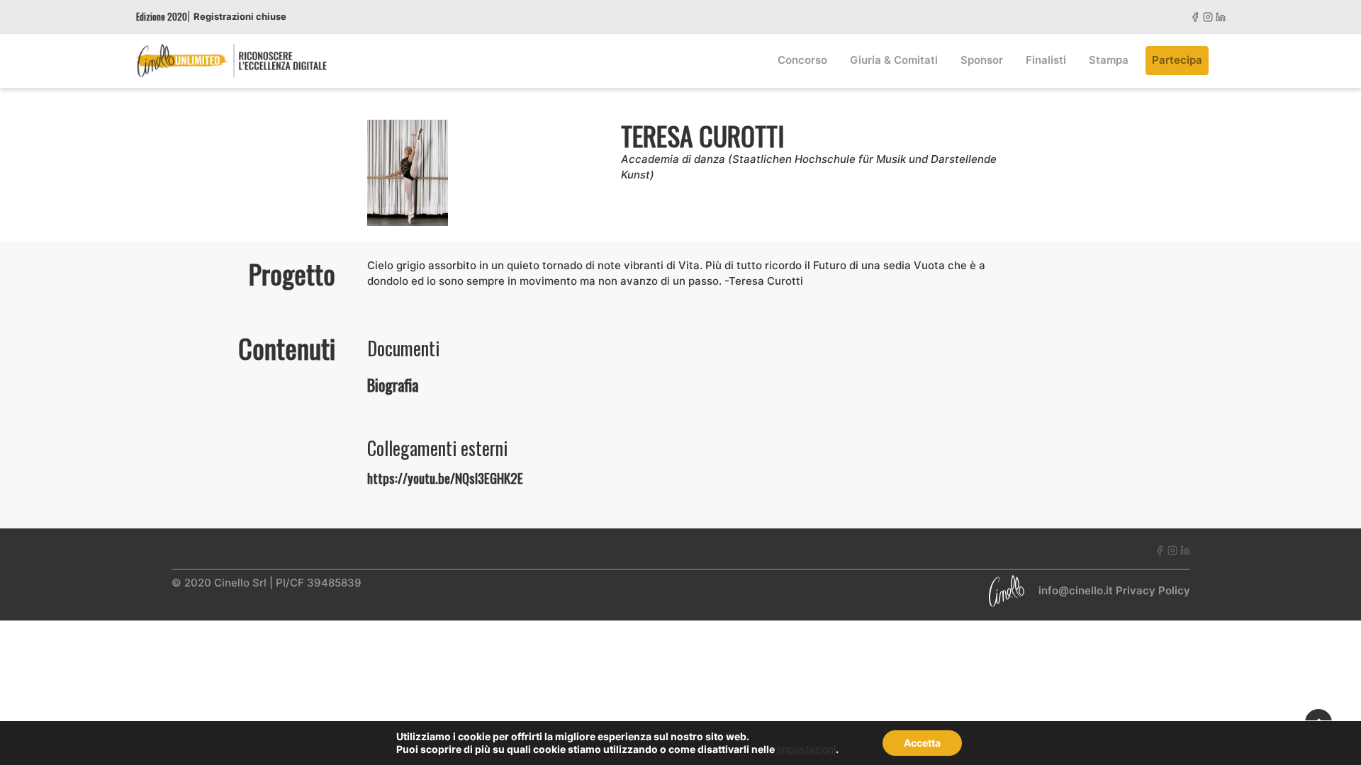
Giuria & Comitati (894, 60)
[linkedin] (1221, 16)
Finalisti (1046, 60)
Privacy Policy (1153, 589)
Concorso (802, 60)
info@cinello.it (1075, 589)
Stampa (1108, 60)
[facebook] (1195, 16)
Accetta (922, 743)
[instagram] (1208, 16)
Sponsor (981, 60)
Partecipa (1177, 60)
